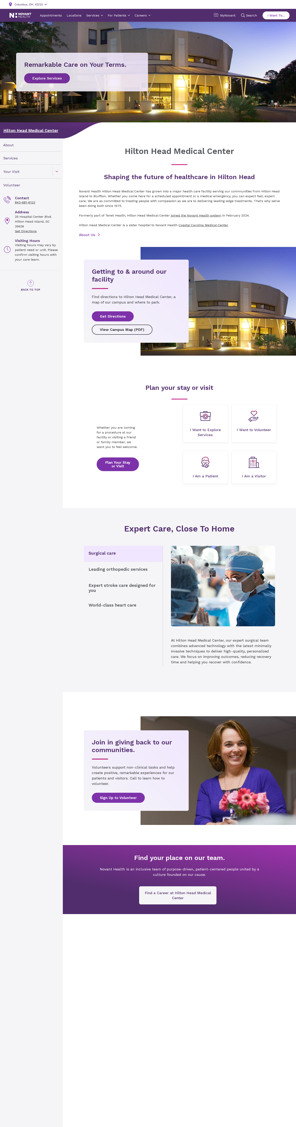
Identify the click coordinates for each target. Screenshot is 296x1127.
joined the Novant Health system (196, 215)
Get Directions (26, 231)
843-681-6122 (25, 202)
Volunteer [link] (11, 185)
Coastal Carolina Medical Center (203, 225)
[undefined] (205, 423)
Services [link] (10, 158)
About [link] (8, 145)
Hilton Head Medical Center (30, 130)
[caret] (56, 171)
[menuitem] (30, 145)
